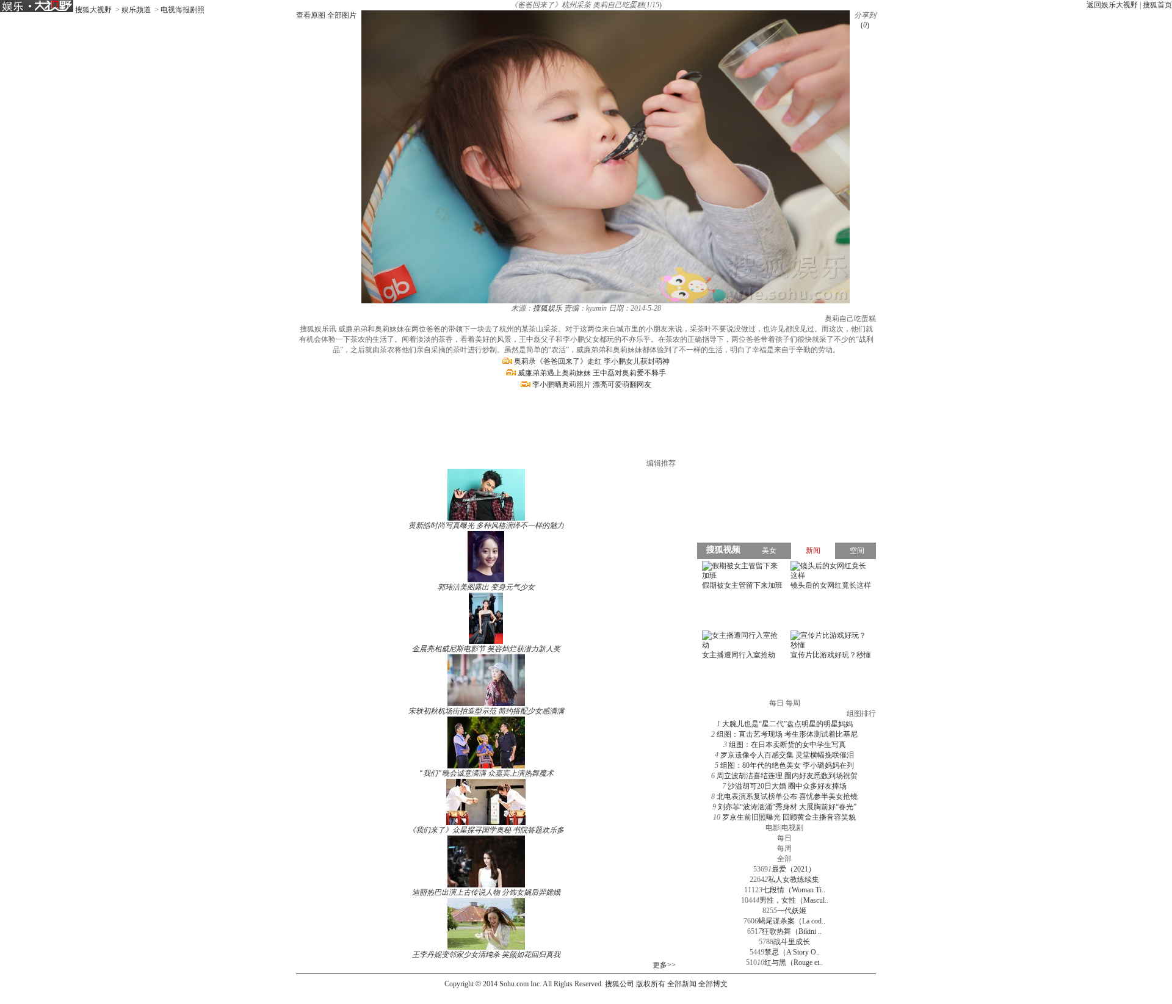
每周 (784, 848)
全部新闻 (681, 984)
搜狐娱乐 (547, 308)
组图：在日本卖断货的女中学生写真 (787, 744)
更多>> (664, 965)
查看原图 (310, 15)
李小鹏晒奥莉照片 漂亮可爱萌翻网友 (591, 384)
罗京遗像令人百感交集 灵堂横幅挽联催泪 (787, 755)
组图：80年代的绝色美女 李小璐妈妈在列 (787, 765)
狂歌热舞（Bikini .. (792, 931)
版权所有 (650, 984)
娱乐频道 (136, 9)
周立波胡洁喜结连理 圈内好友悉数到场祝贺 (787, 775)
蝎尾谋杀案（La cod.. (791, 921)
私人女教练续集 (793, 879)
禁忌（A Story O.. (792, 952)
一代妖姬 (791, 910)
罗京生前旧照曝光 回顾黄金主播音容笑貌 (789, 817)
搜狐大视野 (93, 9)
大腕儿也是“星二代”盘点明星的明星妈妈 (787, 724)
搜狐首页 (1157, 5)
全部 (784, 858)
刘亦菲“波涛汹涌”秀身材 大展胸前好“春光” (787, 807)
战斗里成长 (791, 941)
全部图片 (341, 15)
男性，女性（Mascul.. (793, 900)
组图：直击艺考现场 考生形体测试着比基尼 (787, 734)
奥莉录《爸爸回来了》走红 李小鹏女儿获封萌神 (592, 361)
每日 (784, 838)
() (865, 25)
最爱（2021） (794, 869)
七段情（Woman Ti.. (793, 890)
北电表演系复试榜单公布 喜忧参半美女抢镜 (787, 796)
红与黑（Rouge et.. (793, 962)
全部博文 (713, 984)
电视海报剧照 (182, 9)
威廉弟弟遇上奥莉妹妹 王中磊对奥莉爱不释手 (592, 373)
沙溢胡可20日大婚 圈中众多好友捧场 (787, 786)
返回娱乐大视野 (1112, 5)
